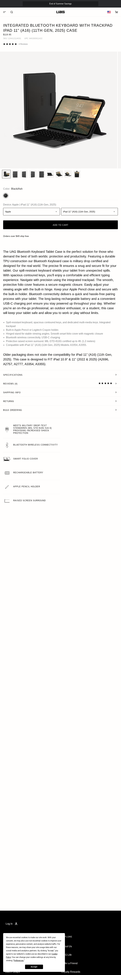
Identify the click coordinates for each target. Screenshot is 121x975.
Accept (34, 967)
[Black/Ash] (6, 196)
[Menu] (4, 12)
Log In (9, 923)
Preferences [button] (19, 960)
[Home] (60, 12)
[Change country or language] (109, 12)
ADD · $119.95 (109, 9)
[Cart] (116, 12)
